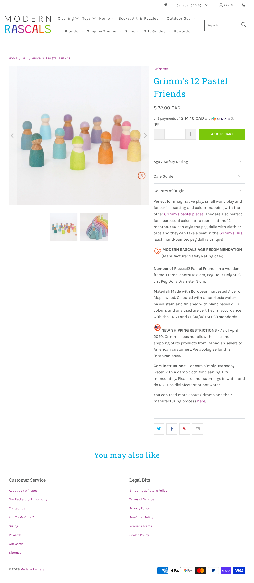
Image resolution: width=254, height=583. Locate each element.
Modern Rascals (32, 569)
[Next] (145, 136)
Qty (156, 124)
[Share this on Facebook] (171, 429)
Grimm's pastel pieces (184, 214)
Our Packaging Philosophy (28, 499)
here (201, 401)
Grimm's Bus (230, 233)
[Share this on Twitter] (159, 429)
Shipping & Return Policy (148, 490)
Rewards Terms (140, 526)
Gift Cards (16, 544)
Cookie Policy (139, 535)
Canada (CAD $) (189, 5)
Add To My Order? (21, 517)
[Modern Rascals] (28, 25)
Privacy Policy (139, 508)
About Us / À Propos (23, 490)
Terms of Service (141, 499)
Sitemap (15, 552)
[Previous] (13, 136)
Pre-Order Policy (141, 517)
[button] (68, 18)
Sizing (13, 526)
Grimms (161, 68)
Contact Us (17, 508)
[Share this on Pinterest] (184, 429)
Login (228, 4)
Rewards (15, 535)
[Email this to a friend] (197, 429)
